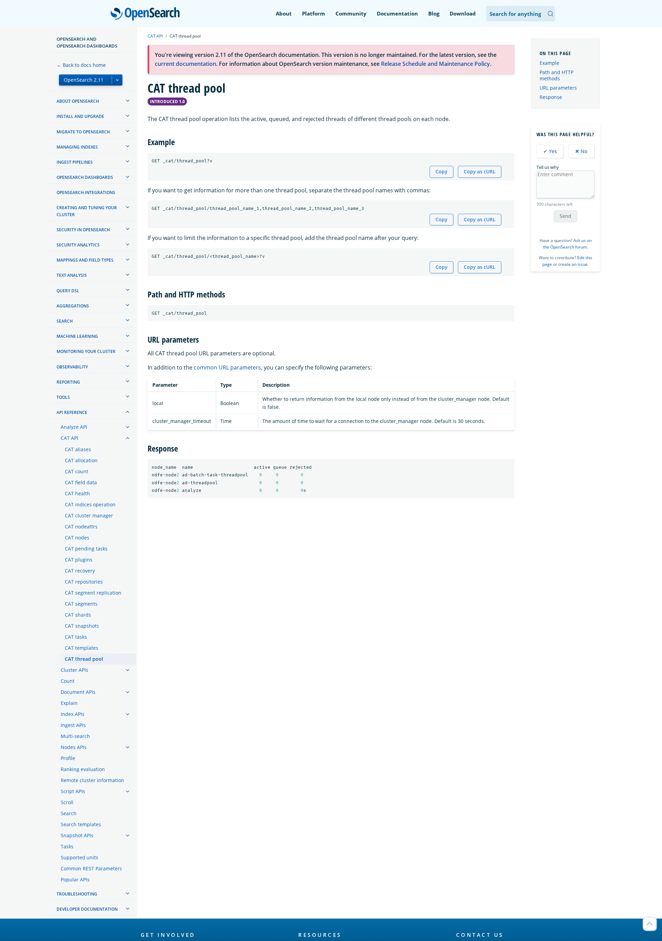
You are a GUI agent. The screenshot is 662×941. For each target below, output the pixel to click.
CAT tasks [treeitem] (76, 637)
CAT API (155, 36)
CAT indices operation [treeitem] (90, 504)
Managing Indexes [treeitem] (77, 147)
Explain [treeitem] (69, 703)
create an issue (573, 264)
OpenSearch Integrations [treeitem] (86, 192)
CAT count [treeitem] (76, 471)
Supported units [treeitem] (79, 857)
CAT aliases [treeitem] (78, 449)
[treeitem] (127, 100)
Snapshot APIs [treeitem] (77, 835)
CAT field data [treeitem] (81, 482)
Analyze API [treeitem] (74, 427)
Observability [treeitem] (72, 367)
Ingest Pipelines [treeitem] (75, 162)
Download (463, 13)
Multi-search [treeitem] (75, 736)
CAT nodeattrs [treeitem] (81, 526)
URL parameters (558, 87)
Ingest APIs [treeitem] (73, 725)
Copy (441, 171)
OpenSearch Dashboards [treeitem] (85, 177)
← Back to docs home (81, 65)
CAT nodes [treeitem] (77, 537)
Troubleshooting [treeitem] (77, 894)
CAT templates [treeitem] (81, 648)
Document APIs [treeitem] (78, 692)
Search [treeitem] (65, 321)
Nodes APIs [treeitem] (74, 747)
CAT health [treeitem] (77, 493)
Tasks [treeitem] (67, 846)
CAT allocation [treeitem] (81, 460)
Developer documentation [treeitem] (87, 909)
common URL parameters (227, 367)
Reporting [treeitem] (68, 382)
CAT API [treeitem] (69, 438)
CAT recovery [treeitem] (80, 570)
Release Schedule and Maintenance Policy (435, 64)
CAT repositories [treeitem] (84, 581)
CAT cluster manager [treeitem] (89, 515)
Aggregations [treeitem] (73, 305)
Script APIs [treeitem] (73, 791)
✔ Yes (550, 151)
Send (565, 216)
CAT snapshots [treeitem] (82, 626)
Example (549, 63)
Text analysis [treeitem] (72, 275)
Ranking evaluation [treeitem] (83, 769)
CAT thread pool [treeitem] (84, 659)
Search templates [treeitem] (81, 824)
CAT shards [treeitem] (78, 614)
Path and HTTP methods (556, 75)
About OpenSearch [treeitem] (78, 101)
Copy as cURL (479, 171)
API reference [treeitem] (72, 412)
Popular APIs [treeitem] (75, 879)
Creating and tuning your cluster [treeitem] (87, 211)
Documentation (397, 13)
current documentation (185, 64)
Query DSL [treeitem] (68, 290)
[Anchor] (179, 141)
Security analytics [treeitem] (78, 245)
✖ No (581, 151)
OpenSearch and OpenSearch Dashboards (87, 42)
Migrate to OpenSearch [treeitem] (83, 131)
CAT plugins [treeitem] (78, 559)
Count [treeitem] (67, 681)
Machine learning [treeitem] (77, 336)
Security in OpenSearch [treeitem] (83, 229)
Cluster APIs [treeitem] (74, 670)
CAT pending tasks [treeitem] (86, 548)
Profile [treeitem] (68, 758)
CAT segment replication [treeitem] (93, 592)
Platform (313, 13)
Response (551, 97)
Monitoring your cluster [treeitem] (86, 351)
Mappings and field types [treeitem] (85, 260)
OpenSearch (146, 14)
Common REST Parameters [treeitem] (91, 868)
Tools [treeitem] (63, 397)
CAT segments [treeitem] (81, 603)
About (284, 13)
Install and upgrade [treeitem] (80, 116)
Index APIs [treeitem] (72, 714)
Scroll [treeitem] (67, 802)
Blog (433, 13)
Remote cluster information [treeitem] (92, 780)
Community (351, 13)
